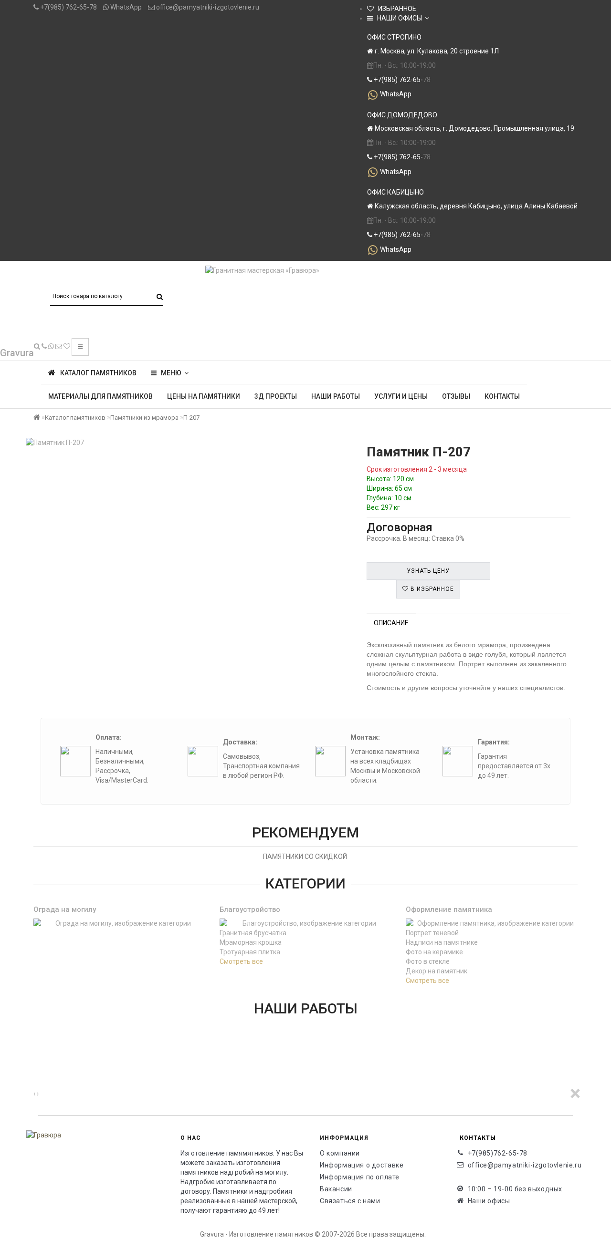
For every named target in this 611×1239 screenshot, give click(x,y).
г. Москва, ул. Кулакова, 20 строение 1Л (436, 51)
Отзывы (456, 396)
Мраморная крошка (251, 942)
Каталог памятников (75, 417)
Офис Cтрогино (394, 37)
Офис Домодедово (402, 115)
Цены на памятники (203, 396)
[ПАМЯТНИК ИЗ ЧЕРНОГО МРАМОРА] (37, 1036)
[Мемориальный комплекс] (37, 1065)
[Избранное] (66, 346)
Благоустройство (250, 909)
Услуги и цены (401, 396)
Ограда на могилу (64, 909)
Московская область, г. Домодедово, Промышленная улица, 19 (473, 128)
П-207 (191, 417)
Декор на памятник (436, 971)
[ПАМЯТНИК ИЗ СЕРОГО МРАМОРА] (37, 1027)
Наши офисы (489, 1201)
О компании (340, 1153)
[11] (37, 1055)
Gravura (17, 353)
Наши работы (335, 396)
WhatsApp (125, 7)
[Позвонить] (44, 346)
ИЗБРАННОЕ (395, 8)
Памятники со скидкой (305, 856)
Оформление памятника (449, 909)
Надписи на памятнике (442, 942)
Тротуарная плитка (250, 952)
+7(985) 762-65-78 (68, 7)
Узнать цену (428, 571)
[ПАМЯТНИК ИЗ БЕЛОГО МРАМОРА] (37, 1046)
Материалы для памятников (100, 396)
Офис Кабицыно (395, 192)
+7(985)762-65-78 (498, 1153)
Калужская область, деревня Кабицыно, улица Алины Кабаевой (475, 206)
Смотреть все (241, 961)
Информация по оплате (360, 1177)
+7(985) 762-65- (397, 79)
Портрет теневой (432, 933)
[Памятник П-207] (184, 442)
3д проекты (275, 396)
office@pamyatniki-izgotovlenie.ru (207, 7)
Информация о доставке (362, 1165)
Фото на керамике (434, 952)
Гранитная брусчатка (253, 933)
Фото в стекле (428, 961)
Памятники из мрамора (144, 417)
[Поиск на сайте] (37, 346)
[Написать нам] (51, 346)
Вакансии (336, 1189)
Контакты (502, 396)
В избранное (431, 589)
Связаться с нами (350, 1201)
